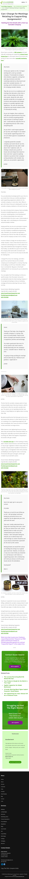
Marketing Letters (4, 816)
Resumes (3, 843)
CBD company (18, 52)
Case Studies (3, 828)
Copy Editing (3, 833)
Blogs (2, 826)
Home (2, 779)
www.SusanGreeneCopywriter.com (10, 293)
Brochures (3, 814)
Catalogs (2, 838)
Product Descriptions (5, 819)
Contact (2, 798)
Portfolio (3, 791)
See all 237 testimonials (15, 762)
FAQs (2, 789)
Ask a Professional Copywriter (20, 6)
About (2, 781)
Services (2, 784)
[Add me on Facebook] (4, 864)
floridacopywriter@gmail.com (7, 860)
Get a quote (15, 666)
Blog (2, 796)
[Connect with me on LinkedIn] (2, 864)
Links (2, 801)
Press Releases (4, 821)
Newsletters (3, 824)
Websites (3, 809)
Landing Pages (4, 811)
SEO (2, 831)
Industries (3, 786)
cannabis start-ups (8, 441)
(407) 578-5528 (4, 297)
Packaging (3, 841)
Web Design (3, 836)
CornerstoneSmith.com (20, 876)
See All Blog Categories (6, 6)
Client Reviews (4, 794)
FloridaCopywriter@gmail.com (9, 295)
